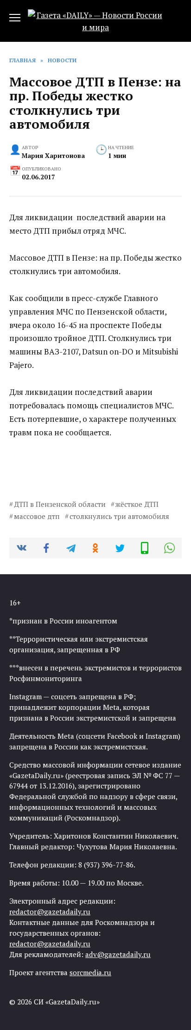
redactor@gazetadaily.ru (49, 911)
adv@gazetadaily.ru (118, 954)
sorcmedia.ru (90, 972)
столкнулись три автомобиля (119, 516)
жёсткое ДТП (137, 504)
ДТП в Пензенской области (60, 504)
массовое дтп (37, 516)
